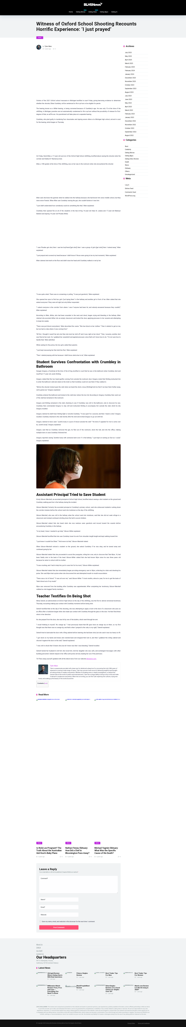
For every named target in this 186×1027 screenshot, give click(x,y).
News (39, 37)
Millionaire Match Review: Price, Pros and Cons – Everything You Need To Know (54, 989)
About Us (39, 944)
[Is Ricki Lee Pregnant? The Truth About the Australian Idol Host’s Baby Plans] (49, 771)
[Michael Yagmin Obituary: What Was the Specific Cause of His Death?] (107, 771)
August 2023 (129, 92)
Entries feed (129, 188)
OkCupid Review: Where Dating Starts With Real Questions (54, 975)
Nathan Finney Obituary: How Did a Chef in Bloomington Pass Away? (77, 850)
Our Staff (39, 951)
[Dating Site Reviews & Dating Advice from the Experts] (93, 4)
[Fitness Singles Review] (71, 972)
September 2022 (130, 132)
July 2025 (128, 52)
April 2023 (128, 107)
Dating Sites (92, 12)
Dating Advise (129, 153)
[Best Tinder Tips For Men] (100, 972)
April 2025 (128, 60)
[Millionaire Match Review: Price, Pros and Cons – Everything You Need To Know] (41, 985)
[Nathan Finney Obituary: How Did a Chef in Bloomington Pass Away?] (78, 771)
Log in (127, 185)
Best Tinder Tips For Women (141, 974)
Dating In (114, 12)
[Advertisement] (71, 76)
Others (127, 171)
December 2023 (130, 78)
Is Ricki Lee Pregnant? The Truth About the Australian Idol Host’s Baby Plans (49, 850)
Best (126, 146)
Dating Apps (104, 12)
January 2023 (129, 117)
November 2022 (130, 125)
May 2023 (128, 103)
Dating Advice (80, 12)
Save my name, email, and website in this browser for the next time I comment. (68, 921)
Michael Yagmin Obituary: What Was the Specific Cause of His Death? (106, 850)
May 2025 (128, 56)
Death (127, 162)
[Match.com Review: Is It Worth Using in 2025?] (129, 985)
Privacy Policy (131, 1023)
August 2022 (129, 135)
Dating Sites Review (132, 159)
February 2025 (130, 67)
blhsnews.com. (91, 659)
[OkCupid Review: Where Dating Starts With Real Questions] (41, 972)
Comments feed (130, 192)
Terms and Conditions (144, 1023)
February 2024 (130, 70)
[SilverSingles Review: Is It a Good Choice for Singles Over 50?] (100, 985)
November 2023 (130, 81)
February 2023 (130, 114)
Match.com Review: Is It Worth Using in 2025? (142, 987)
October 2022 (129, 128)
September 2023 (130, 88)
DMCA (38, 948)
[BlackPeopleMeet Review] (71, 986)
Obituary (128, 168)
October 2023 (129, 85)
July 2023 (128, 96)
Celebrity (128, 149)
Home (71, 12)
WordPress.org (130, 196)
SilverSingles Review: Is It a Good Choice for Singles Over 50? (113, 988)
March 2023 (129, 110)
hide (46, 683)
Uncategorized (130, 174)
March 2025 (129, 63)
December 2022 (130, 121)
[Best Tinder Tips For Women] (129, 972)
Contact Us (40, 954)
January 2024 (129, 74)
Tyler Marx (48, 46)
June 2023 (128, 99)
